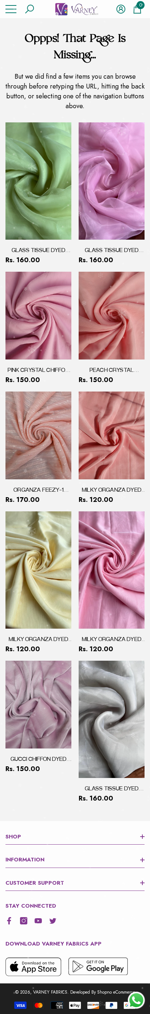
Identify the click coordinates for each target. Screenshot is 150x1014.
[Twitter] (52, 920)
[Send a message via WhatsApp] (136, 1000)
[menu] (10, 9)
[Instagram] (23, 920)
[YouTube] (38, 920)
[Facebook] (9, 920)
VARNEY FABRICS (50, 992)
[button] (29, 9)
